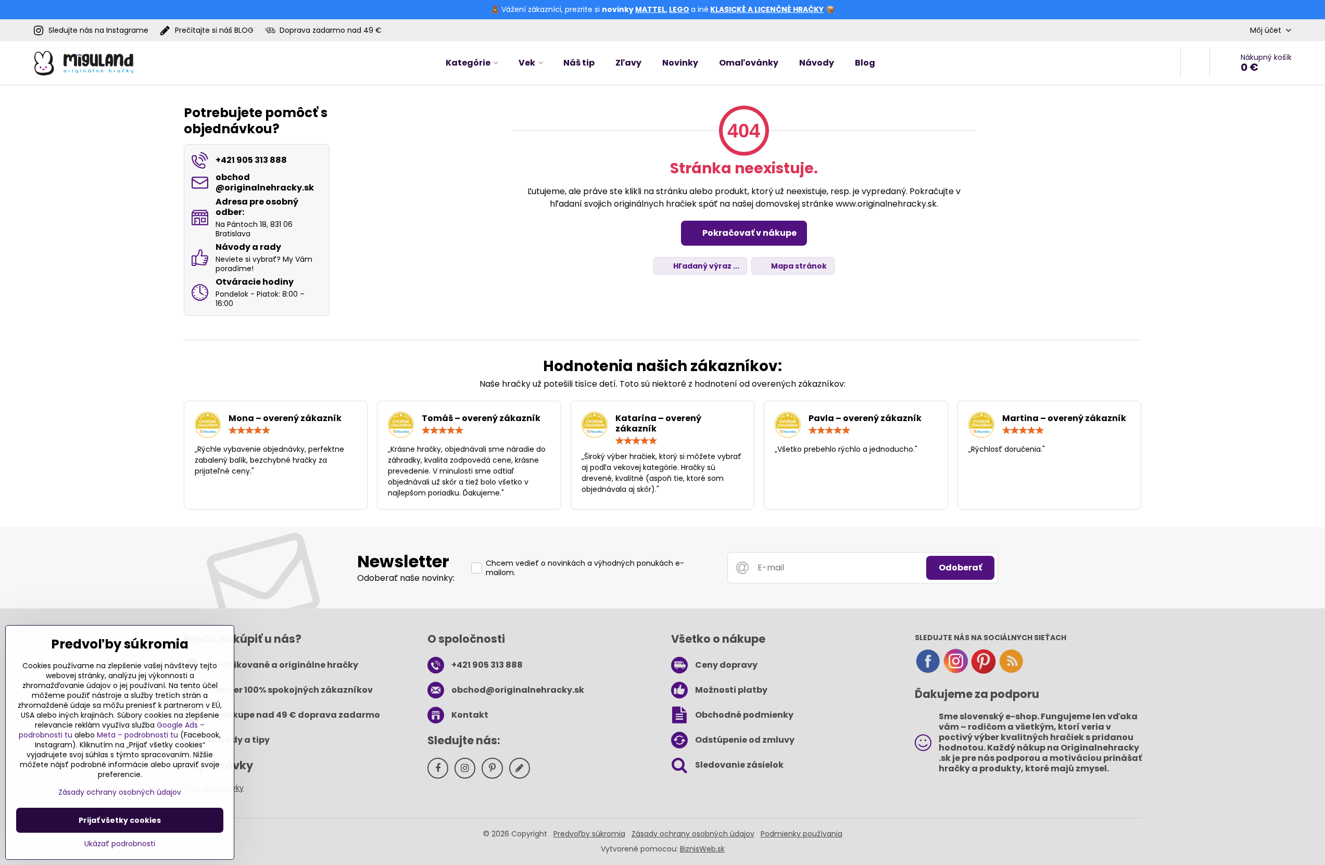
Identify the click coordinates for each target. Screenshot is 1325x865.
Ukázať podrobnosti (119, 844)
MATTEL (650, 9)
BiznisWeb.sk (702, 849)
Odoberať (960, 568)
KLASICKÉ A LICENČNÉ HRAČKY (767, 9)
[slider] (249, 430)
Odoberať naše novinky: (406, 578)
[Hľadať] (1195, 63)
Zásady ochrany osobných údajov (693, 834)
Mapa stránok (798, 266)
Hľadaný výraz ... (705, 266)
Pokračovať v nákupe (749, 233)
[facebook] (928, 671)
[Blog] (1011, 671)
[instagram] (956, 671)
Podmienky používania (801, 834)
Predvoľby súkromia (589, 834)
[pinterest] (983, 671)
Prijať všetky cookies (120, 820)
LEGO (679, 9)
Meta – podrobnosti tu (137, 735)
